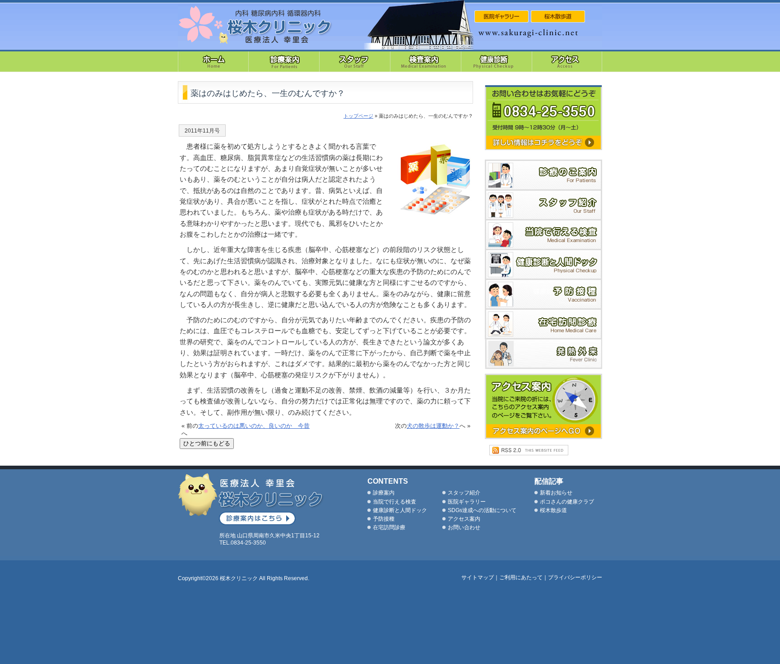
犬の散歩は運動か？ (433, 425)
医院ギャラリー (467, 502)
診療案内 (284, 61)
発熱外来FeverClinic (543, 354)
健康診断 (496, 61)
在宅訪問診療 (543, 324)
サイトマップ (477, 577)
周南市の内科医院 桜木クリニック (251, 499)
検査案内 (425, 61)
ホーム (213, 61)
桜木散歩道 (553, 510)
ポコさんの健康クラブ (567, 502)
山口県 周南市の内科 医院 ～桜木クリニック (255, 25)
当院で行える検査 (543, 235)
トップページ (358, 116)
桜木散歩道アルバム (558, 16)
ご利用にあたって (521, 577)
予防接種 (543, 295)
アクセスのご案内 (543, 406)
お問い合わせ (464, 527)
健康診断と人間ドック (543, 265)
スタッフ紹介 (355, 61)
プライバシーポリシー (575, 577)
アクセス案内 (464, 519)
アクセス (567, 61)
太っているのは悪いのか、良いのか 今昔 (254, 425)
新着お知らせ (556, 493)
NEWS (501, 16)
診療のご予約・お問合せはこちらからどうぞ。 (543, 117)
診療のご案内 (543, 175)
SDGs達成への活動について (482, 510)
